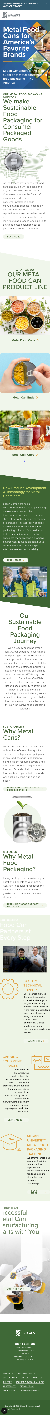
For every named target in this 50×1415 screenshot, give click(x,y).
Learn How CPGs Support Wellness (23, 905)
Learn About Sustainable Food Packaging (23, 789)
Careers (25, 1378)
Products (8, 1373)
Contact (7, 1382)
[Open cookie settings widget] (4, 1411)
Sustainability (10, 1378)
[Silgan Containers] (11, 15)
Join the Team (15, 1288)
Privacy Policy (27, 1386)
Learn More (14, 560)
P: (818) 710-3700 (25, 1359)
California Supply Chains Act (30, 1382)
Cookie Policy (10, 1390)
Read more (13, 236)
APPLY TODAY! (15, 6)
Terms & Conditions (30, 1390)
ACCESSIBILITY (9, 1386)
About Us (37, 1378)
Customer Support (26, 1373)
